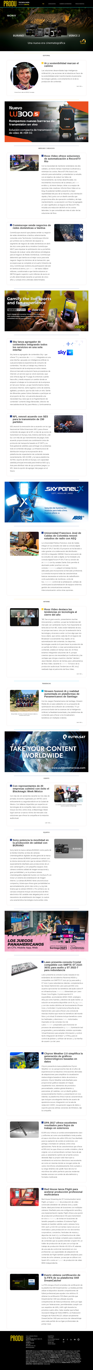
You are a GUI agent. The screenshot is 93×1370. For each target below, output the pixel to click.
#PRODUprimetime (30, 1347)
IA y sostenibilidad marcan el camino (61, 64)
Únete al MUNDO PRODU (32, 1336)
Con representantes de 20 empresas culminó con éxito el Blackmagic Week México (31, 789)
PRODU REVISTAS (79, 3)
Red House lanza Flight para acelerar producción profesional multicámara (63, 1192)
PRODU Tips (51, 1342)
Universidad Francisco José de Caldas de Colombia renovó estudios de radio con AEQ (62, 536)
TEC (43, 3)
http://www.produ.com (30, 1345)
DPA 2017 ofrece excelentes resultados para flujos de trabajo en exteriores (60, 1125)
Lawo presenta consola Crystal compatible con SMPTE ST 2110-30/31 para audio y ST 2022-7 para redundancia (63, 966)
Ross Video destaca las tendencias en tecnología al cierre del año (60, 612)
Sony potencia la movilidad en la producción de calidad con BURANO (31, 843)
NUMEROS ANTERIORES (65, 3)
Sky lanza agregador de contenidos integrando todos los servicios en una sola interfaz (30, 345)
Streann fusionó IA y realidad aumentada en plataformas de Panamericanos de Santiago (61, 694)
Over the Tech (51, 1340)
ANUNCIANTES (52, 3)
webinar (64, 664)
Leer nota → (80, 86)
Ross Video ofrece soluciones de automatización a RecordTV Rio (62, 159)
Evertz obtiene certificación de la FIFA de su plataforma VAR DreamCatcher (62, 1278)
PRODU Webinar (51, 1343)
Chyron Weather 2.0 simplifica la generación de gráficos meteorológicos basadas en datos (63, 1057)
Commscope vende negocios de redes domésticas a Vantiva (32, 226)
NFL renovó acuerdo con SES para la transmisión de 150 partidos (30, 419)
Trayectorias (50, 1337)
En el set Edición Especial (53, 1339)
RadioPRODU (51, 1336)
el (61, 664)
